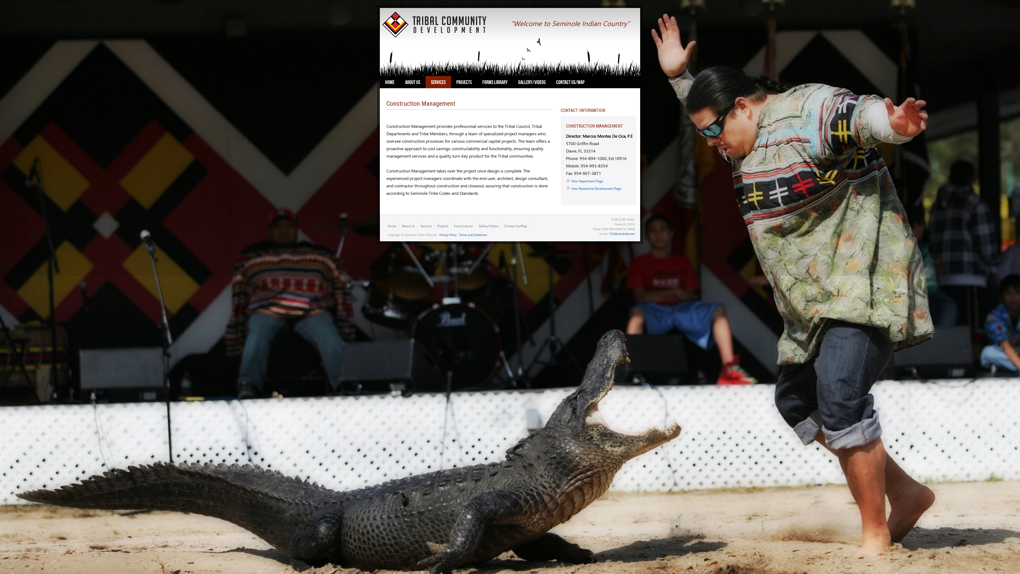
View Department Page (587, 181)
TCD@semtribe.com (622, 233)
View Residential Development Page (596, 188)
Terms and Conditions (473, 235)
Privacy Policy (448, 235)
